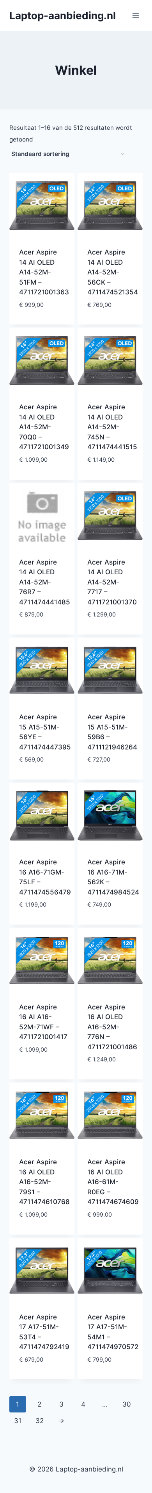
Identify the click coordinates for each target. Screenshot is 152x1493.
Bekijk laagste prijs (42, 317)
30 (126, 1404)
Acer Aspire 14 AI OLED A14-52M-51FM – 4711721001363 (44, 272)
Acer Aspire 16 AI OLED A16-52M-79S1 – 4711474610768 (44, 1182)
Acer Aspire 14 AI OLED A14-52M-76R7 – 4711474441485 (44, 582)
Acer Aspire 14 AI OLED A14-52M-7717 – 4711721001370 (112, 582)
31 (17, 1421)
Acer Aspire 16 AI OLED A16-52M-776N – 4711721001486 (112, 1027)
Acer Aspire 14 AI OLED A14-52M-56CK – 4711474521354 (112, 272)
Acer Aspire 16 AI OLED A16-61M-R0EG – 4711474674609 (113, 1182)
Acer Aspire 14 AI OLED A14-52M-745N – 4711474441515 (112, 427)
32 (39, 1421)
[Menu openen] (135, 15)
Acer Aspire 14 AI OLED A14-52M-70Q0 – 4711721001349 (44, 427)
